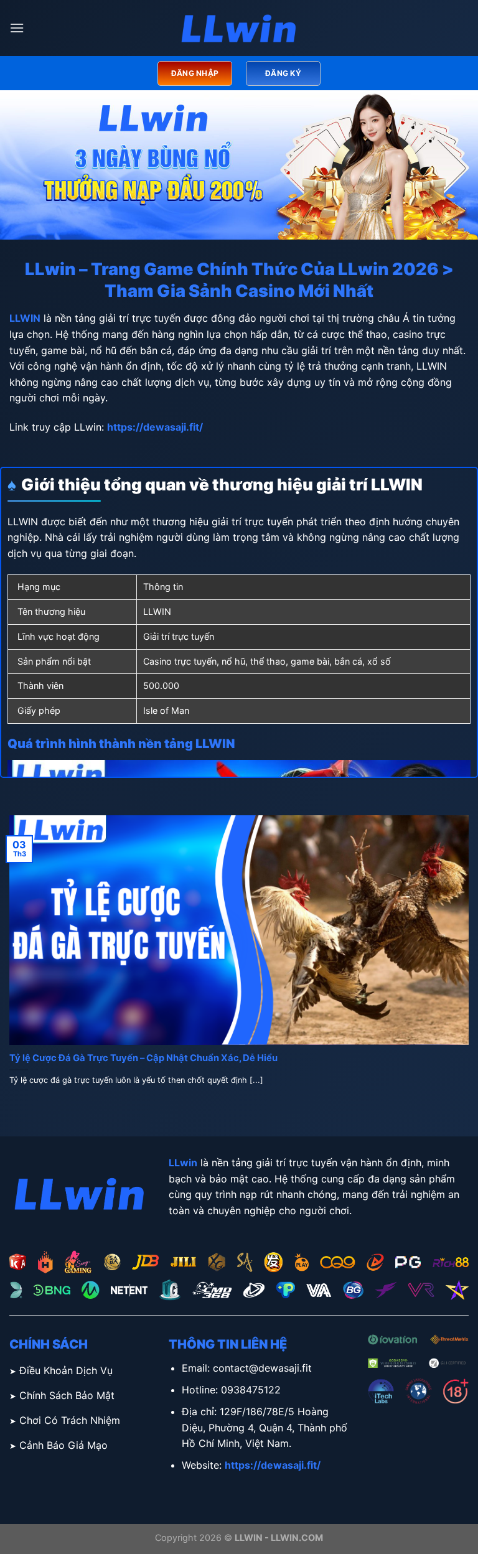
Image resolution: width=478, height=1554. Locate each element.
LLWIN (24, 318)
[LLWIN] (239, 28)
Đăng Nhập (194, 73)
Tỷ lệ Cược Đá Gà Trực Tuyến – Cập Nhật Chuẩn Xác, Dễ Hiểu (143, 1058)
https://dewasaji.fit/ (155, 427)
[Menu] (16, 27)
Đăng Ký (283, 73)
